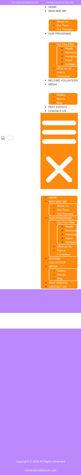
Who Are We (57, 10)
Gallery (61, 94)
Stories (61, 98)
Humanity (71, 56)
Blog (59, 102)
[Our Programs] (40, 407)
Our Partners (65, 29)
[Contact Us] (40, 416)
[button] (59, 151)
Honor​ (69, 60)
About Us (62, 21)
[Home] (40, 387)
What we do (64, 68)
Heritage (70, 64)
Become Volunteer (63, 80)
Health (69, 48)
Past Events (57, 107)
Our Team (63, 25)
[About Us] (40, 397)
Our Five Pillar (65, 44)
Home (52, 7)
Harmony (70, 52)
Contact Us (57, 110)
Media (52, 84)
